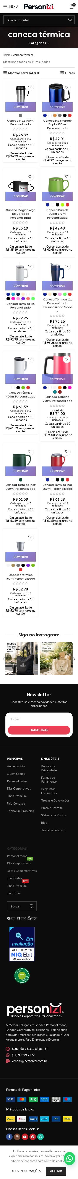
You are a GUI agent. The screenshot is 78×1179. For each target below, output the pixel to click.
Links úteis (50, 758)
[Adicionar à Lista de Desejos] (30, 87)
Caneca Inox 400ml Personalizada (20, 122)
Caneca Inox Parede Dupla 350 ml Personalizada (57, 124)
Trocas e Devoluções (55, 800)
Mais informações (26, 1171)
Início (7, 55)
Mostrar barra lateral (23, 72)
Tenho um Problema (20, 811)
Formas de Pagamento (49, 779)
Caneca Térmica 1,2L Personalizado (20, 306)
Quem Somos (16, 773)
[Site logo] (39, 6)
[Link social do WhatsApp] (40, 1137)
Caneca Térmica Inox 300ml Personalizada (21, 487)
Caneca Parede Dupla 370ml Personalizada (57, 214)
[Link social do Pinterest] (32, 1137)
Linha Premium (17, 796)
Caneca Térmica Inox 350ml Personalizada (57, 487)
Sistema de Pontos (54, 815)
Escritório (13, 893)
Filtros (70, 72)
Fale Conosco (16, 803)
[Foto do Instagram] (21, 658)
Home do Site (16, 766)
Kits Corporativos (19, 788)
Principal (15, 758)
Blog (44, 822)
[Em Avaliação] (22, 944)
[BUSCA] (70, 19)
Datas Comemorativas (22, 870)
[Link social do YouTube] (25, 1137)
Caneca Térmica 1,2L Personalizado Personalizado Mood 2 (57, 305)
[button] (69, 1158)
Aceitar (56, 1171)
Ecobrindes (14, 878)
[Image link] (39, 1099)
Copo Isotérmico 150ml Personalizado (20, 577)
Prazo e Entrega (52, 808)
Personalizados (17, 781)
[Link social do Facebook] (9, 1137)
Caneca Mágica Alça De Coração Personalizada (20, 214)
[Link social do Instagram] (17, 1137)
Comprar (20, 107)
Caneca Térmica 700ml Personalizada (57, 399)
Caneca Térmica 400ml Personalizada (21, 394)
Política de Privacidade (49, 768)
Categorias (37, 43)
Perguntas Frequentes (49, 791)
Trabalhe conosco (53, 830)
